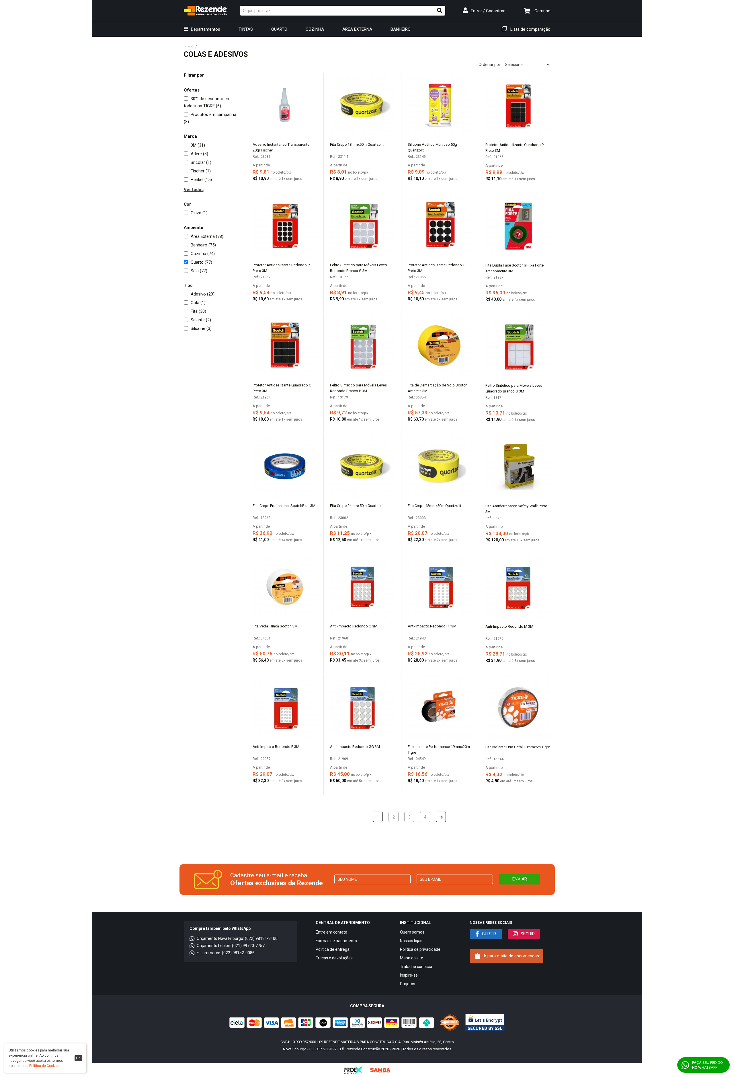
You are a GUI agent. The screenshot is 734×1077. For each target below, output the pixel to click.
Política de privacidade (420, 949)
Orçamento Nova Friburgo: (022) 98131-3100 (237, 938)
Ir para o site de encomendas (511, 956)
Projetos (407, 983)
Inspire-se (409, 975)
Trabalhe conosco (416, 966)
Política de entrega (333, 949)
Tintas (246, 29)
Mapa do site (411, 958)
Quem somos (412, 932)
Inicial (188, 47)
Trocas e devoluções (334, 958)
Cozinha (315, 29)
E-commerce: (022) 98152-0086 (226, 952)
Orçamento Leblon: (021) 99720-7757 (231, 945)
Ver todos (194, 189)
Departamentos (205, 29)
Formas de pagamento (336, 940)
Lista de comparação (529, 29)
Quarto (279, 29)
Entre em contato (331, 932)
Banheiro (401, 29)
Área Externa (357, 29)
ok (78, 1058)
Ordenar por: (490, 64)
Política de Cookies (44, 1066)
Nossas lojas (411, 940)
